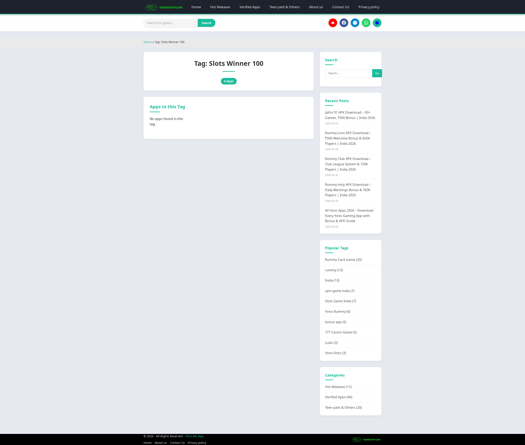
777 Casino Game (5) (341, 332)
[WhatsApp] (366, 22)
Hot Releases (220, 7)
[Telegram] (355, 22)
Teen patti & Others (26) (343, 407)
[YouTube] (333, 22)
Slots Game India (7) (340, 301)
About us (316, 7)
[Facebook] (344, 22)
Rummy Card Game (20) (343, 259)
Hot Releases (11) (338, 387)
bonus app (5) (335, 322)
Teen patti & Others (284, 7)
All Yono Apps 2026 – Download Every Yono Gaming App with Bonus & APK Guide (349, 215)
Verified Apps (250, 7)
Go (377, 73)
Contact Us (340, 7)
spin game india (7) (339, 291)
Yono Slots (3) (335, 353)
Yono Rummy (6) (337, 311)
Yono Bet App (194, 436)
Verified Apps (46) (338, 397)
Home (196, 7)
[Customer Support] (377, 22)
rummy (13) (334, 270)
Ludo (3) (331, 342)
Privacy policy (368, 7)
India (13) (332, 280)
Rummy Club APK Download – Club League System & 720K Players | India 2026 (348, 163)
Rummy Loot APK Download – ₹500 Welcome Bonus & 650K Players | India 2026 (348, 138)
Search (206, 23)
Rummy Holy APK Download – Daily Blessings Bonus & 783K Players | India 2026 (348, 189)
